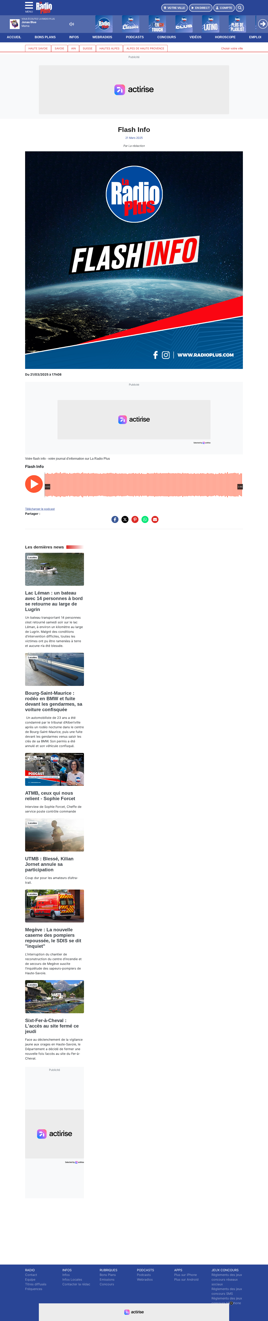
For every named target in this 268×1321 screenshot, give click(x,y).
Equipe (30, 1279)
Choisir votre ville (232, 48)
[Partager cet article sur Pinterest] (134, 521)
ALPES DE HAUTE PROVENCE (145, 48)
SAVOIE (59, 48)
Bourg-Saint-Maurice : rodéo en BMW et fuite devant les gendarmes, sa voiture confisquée (53, 701)
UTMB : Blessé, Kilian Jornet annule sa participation (49, 864)
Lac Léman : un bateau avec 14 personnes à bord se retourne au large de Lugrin (54, 601)
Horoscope (225, 37)
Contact (31, 1275)
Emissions (107, 1279)
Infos (74, 37)
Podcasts (135, 37)
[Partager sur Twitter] (124, 521)
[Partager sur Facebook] (114, 521)
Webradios (102, 37)
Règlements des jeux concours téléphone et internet (226, 1303)
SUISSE (87, 48)
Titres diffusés (35, 1284)
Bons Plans (45, 37)
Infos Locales (72, 1279)
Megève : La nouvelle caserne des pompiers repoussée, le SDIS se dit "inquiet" (53, 938)
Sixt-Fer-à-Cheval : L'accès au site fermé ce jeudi (52, 1026)
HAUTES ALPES (109, 48)
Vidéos (195, 37)
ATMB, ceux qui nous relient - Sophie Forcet (50, 795)
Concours (166, 37)
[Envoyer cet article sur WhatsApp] (144, 521)
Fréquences (33, 1289)
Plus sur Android (186, 1279)
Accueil (14, 37)
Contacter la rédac (76, 1284)
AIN (73, 48)
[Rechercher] (240, 8)
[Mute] (72, 24)
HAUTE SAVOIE (38, 48)
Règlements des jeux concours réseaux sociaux (226, 1279)
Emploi (255, 37)
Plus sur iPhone (185, 1275)
